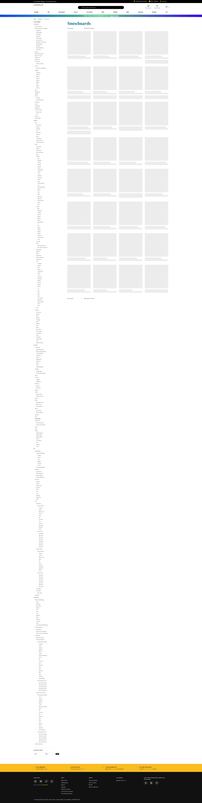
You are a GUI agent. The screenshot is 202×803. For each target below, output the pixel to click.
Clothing (38, 128)
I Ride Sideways (41, 183)
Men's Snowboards (40, 639)
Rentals (90, 784)
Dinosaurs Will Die (43, 655)
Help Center (64, 780)
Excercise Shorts (39, 152)
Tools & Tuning (38, 109)
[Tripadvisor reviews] (157, 783)
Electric (38, 78)
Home (35, 19)
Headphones (37, 92)
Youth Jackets (39, 140)
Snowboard (36, 597)
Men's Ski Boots (39, 473)
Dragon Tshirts (39, 436)
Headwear (37, 383)
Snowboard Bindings (40, 373)
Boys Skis (40, 593)
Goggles (36, 70)
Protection (37, 102)
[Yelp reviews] (146, 783)
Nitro (37, 617)
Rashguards (38, 249)
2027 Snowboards (43, 690)
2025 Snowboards (43, 686)
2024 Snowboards (43, 684)
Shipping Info (64, 782)
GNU (40, 657)
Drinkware (37, 57)
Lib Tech (41, 519)
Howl (39, 181)
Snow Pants (38, 333)
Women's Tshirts (39, 342)
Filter (57, 753)
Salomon (39, 463)
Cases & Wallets (39, 353)
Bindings (37, 369)
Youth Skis (38, 588)
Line (39, 185)
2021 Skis (41, 535)
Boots (36, 375)
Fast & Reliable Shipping (39, 1)
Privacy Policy (60, 799)
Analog (39, 162)
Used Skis (37, 595)
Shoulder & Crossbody (41, 42)
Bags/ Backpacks (40, 349)
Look (39, 459)
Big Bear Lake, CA (121, 780)
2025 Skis (41, 543)
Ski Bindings (39, 371)
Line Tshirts (38, 440)
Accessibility (67, 799)
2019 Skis (41, 533)
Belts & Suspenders (39, 53)
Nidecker (38, 615)
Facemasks (38, 355)
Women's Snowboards (40, 692)
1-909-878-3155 (76, 799)
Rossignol (41, 525)
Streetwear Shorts (40, 257)
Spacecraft (40, 196)
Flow (37, 611)
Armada (39, 164)
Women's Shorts (39, 412)
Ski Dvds (38, 98)
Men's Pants (38, 404)
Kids (36, 122)
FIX (37, 609)
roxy (40, 722)
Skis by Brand (41, 505)
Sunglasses (37, 107)
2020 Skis (41, 575)
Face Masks (37, 61)
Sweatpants (38, 259)
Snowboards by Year (42, 680)
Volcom (37, 87)
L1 (38, 224)
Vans (39, 204)
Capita (39, 171)
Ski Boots (37, 469)
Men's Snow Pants (41, 245)
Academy (41, 644)
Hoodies (38, 156)
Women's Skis (39, 549)
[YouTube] (41, 781)
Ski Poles (37, 414)
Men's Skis (38, 503)
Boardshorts (38, 150)
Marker (39, 461)
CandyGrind (40, 169)
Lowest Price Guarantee (67, 791)
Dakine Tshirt (39, 434)
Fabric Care (37, 59)
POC (37, 84)
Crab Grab (40, 177)
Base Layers (38, 125)
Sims (39, 194)
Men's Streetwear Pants (42, 247)
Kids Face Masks (39, 63)
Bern (39, 267)
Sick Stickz (38, 497)
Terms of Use (52, 799)
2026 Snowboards (43, 688)
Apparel (35, 120)
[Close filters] (59, 22)
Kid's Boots (38, 629)
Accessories (36, 24)
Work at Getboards (93, 787)
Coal (39, 173)
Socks (36, 104)
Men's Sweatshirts (41, 187)
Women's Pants (39, 406)
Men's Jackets (39, 394)
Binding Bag (39, 32)
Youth (37, 446)
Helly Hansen (40, 222)
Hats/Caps (38, 387)
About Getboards (93, 780)
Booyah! (38, 487)
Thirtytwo (40, 198)
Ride (40, 668)
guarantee (82, 769)
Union (39, 202)
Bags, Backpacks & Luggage (41, 28)
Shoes (37, 136)
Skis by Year (40, 531)
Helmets (36, 93)
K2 (39, 517)
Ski (34, 448)
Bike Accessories (38, 55)
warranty (113, 769)
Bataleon (38, 604)
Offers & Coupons (65, 789)
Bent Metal (38, 605)
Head (37, 489)
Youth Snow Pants (40, 142)
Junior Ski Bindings (40, 467)
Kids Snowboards (40, 637)
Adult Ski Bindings (40, 453)
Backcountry (39, 112)
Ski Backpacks (39, 44)
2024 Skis (41, 541)
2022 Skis (41, 537)
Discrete (39, 282)
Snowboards (37, 418)
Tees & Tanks (39, 339)
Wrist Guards (37, 118)
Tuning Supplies (39, 366)
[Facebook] (46, 781)
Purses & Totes (39, 40)
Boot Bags (38, 34)
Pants (37, 243)
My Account (148, 8)
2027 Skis (41, 546)
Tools (36, 428)
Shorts (37, 327)
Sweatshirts (37, 420)
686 (38, 158)
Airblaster (38, 72)
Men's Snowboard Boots (41, 631)
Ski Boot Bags (39, 475)
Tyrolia (39, 465)
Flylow (39, 220)
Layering (38, 241)
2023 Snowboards (43, 682)
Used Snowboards (39, 744)
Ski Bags (38, 45)
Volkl (37, 499)
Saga (39, 192)
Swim (36, 427)
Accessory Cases (38, 26)
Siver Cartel (40, 297)
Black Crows (39, 485)
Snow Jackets (39, 331)
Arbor (37, 602)
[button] (165, 6)
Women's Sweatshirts (40, 424)
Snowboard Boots (39, 627)
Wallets (36, 116)
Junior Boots (39, 471)
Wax (37, 114)
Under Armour (41, 200)
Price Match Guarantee (51, 1)
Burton (39, 168)
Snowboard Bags (39, 47)
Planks (39, 233)
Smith (37, 86)
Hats (36, 90)
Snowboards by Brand (42, 641)
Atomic (39, 457)
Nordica (40, 523)
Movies (36, 95)
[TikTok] (52, 781)
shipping (46, 769)
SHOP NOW (114, 16)
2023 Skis (41, 539)
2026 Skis (41, 544)
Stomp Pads (37, 106)
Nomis (39, 227)
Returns (63, 784)
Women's (37, 310)
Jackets (37, 206)
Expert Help (157, 8)
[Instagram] (35, 781)
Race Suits (38, 132)
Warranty (63, 787)
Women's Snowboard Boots (42, 633)
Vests (37, 307)
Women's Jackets (39, 396)
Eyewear (37, 377)
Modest (37, 80)
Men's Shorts (39, 410)
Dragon (37, 76)
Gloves (36, 65)
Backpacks (38, 30)
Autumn (39, 166)
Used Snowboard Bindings (42, 625)
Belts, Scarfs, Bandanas (41, 351)
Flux (37, 613)
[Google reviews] (151, 783)
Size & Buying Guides (66, 793)
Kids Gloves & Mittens (41, 68)
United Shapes (42, 678)
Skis (36, 416)
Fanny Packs (39, 38)
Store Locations (93, 782)
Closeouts (40, 19)
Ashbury (38, 74)
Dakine (39, 179)
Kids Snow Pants (39, 402)
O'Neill (39, 189)
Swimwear (38, 337)
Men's (36, 144)
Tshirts (36, 430)
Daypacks (38, 36)
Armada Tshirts (39, 433)
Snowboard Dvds (39, 100)
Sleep (40, 674)
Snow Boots (38, 138)
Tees (37, 261)
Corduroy (40, 175)
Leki (37, 491)
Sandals (38, 134)
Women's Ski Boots (40, 477)
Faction (40, 513)
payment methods (148, 769)
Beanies (36, 51)
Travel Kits (38, 49)
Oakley (37, 82)
